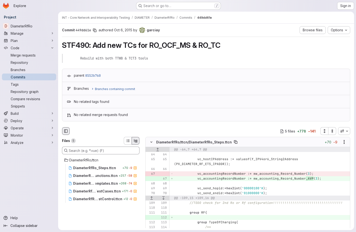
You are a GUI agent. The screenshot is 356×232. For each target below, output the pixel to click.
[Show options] (344, 142)
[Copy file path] (236, 142)
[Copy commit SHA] (95, 30)
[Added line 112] (163, 217)
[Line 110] (151, 208)
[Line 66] (151, 169)
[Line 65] (151, 159)
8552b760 (93, 75)
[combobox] (344, 131)
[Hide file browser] (66, 131)
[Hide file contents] (151, 142)
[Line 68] (151, 183)
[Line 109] (151, 203)
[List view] (128, 141)
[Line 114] (163, 227)
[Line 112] (151, 222)
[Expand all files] (324, 131)
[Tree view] (135, 141)
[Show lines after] (164, 198)
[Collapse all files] (332, 131)
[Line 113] (163, 222)
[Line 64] (151, 154)
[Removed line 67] (151, 174)
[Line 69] (151, 188)
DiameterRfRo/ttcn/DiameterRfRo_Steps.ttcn (194, 142)
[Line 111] (151, 212)
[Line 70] (151, 193)
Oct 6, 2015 (123, 30)
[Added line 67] (163, 178)
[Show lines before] (158, 149)
